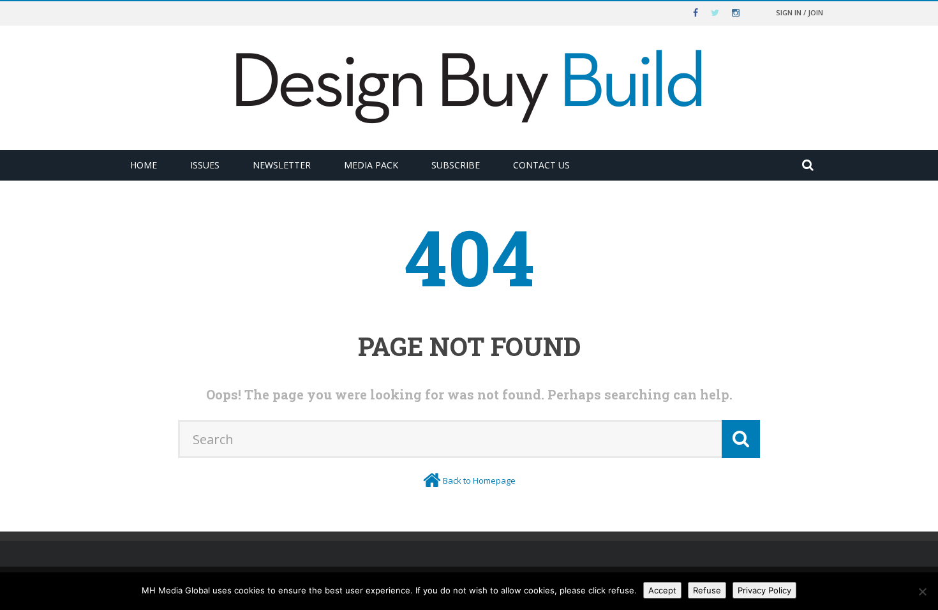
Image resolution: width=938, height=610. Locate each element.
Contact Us (541, 165)
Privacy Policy (764, 590)
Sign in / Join (799, 12)
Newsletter (282, 165)
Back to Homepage (479, 480)
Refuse (707, 590)
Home (143, 165)
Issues (205, 165)
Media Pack (371, 165)
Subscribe (455, 165)
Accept (662, 590)
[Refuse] (922, 591)
